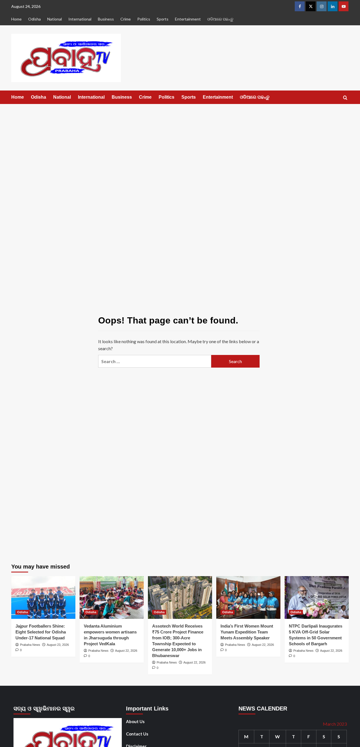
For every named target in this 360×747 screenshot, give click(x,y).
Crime (125, 19)
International (79, 19)
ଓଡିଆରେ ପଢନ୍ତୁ (220, 19)
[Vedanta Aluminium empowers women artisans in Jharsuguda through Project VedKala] (112, 597)
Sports (162, 19)
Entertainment (188, 19)
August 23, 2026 (58, 644)
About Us (135, 721)
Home (16, 19)
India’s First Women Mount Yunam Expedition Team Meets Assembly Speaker (246, 632)
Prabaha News (30, 644)
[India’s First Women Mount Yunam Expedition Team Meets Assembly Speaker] (248, 597)
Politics (143, 19)
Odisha (34, 19)
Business (106, 19)
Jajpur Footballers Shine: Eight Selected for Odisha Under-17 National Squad (40, 632)
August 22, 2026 (126, 650)
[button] (345, 98)
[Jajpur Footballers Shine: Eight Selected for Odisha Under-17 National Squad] (43, 597)
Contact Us (137, 733)
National (54, 19)
